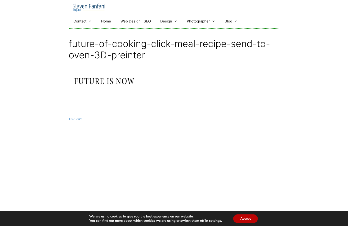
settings (215, 221)
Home (106, 21)
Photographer (198, 21)
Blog (228, 21)
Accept (245, 218)
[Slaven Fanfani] (90, 7)
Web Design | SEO (135, 21)
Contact (79, 21)
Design (166, 21)
